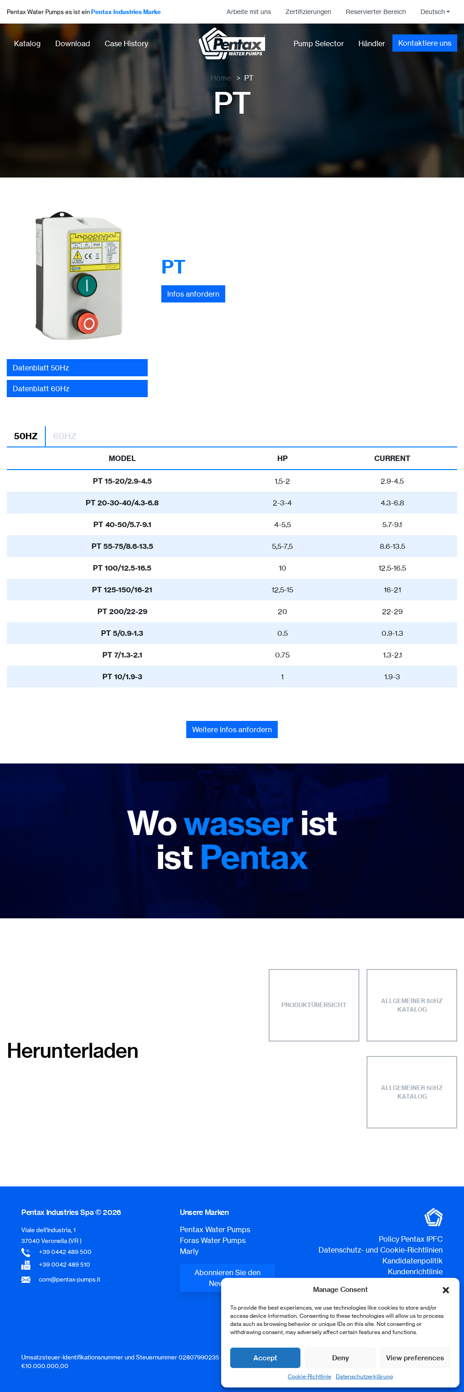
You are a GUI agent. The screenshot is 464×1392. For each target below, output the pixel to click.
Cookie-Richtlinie (309, 1376)
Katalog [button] (27, 43)
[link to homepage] (231, 43)
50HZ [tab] (26, 436)
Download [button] (72, 43)
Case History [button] (126, 43)
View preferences (415, 1358)
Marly (189, 1251)
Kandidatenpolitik (412, 1260)
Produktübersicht (314, 1004)
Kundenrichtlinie (415, 1271)
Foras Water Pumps (213, 1240)
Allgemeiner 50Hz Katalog (412, 1005)
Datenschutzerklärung (364, 1376)
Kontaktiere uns (424, 43)
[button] (445, 1289)
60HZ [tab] (65, 436)
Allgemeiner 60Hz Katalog (412, 1092)
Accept (265, 1358)
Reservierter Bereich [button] (376, 11)
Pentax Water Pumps (215, 1229)
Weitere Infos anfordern (232, 729)
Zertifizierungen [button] (308, 11)
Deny (340, 1358)
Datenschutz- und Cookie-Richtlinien (381, 1249)
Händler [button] (371, 43)
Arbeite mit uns (249, 11)
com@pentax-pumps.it (70, 1279)
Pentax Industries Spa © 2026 (71, 1212)
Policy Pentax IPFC (411, 1238)
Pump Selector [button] (319, 43)
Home (221, 77)
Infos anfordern (193, 293)
